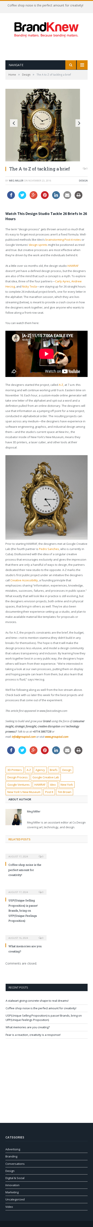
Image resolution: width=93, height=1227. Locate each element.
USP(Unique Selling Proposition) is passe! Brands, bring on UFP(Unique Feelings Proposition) (23, 910)
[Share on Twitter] (22, 197)
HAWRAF (73, 266)
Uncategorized (15, 1199)
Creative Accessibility (24, 580)
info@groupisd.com (24, 737)
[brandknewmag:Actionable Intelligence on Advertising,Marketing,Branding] (46, 28)
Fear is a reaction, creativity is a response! (33, 1035)
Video (9, 1207)
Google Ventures (18, 785)
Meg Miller (16, 180)
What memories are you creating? (28, 1027)
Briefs (54, 770)
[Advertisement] (49, 48)
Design (83, 180)
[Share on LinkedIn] (56, 197)
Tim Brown (64, 792)
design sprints (38, 245)
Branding (11, 1156)
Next (79, 123)
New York (67, 785)
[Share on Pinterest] (45, 197)
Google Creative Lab (45, 777)
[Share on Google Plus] (33, 197)
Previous (14, 123)
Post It (49, 792)
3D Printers (14, 770)
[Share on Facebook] (11, 197)
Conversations (15, 1164)
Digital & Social (14, 1178)
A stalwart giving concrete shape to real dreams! (37, 1001)
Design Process (17, 777)
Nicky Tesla (29, 286)
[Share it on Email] (67, 197)
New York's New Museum (23, 792)
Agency (40, 770)
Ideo (53, 785)
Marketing (12, 1192)
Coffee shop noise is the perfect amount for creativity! (45, 5)
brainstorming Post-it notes (63, 240)
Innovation (12, 1185)
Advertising (12, 1149)
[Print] (78, 197)
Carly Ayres (62, 281)
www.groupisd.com (56, 737)
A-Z (61, 385)
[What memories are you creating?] (25, 934)
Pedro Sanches (49, 549)
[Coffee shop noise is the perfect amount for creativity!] (25, 853)
